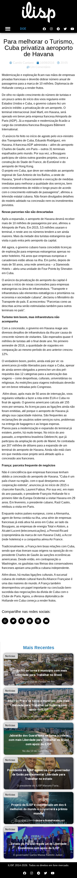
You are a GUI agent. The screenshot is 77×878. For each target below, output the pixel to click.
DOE (23, 29)
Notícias (10, 656)
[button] (8, 29)
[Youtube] (72, 29)
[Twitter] (65, 29)
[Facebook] (44, 29)
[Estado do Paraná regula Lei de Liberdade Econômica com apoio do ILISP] (38, 843)
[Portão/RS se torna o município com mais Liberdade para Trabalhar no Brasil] (38, 669)
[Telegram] (58, 29)
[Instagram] (51, 29)
